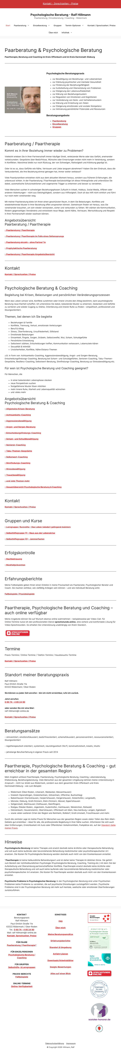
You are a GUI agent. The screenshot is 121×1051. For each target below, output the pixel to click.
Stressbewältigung (15, 469)
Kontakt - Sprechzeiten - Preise (60, 3)
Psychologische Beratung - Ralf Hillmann (60, 15)
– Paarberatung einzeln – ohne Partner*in (25, 242)
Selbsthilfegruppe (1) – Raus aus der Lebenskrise (30, 533)
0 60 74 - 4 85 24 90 (24, 930)
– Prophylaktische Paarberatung (21, 248)
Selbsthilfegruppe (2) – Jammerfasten (24, 539)
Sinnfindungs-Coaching (17, 463)
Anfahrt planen (60, 954)
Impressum (71, 1043)
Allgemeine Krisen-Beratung (20, 409)
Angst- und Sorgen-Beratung (20, 427)
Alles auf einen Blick (60, 973)
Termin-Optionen (73, 25)
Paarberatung (20, 25)
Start (8, 25)
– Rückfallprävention (15, 565)
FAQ (61, 921)
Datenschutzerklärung (54, 1043)
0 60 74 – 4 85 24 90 (15, 702)
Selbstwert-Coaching (16, 457)
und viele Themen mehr (17, 481)
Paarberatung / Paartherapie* (22, 945)
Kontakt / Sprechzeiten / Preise (101, 25)
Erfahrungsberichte (60, 941)
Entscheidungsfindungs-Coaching (23, 433)
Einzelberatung (40, 25)
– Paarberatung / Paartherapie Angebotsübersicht (30, 254)
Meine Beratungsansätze (60, 934)
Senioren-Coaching (15, 445)
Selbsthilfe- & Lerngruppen (21, 967)
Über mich (53, 32)
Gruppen (58, 25)
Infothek (65, 32)
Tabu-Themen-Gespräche (18, 451)
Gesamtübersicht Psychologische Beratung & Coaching (33, 487)
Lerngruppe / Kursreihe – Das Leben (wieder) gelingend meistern (38, 527)
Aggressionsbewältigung (18, 421)
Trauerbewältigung (15, 475)
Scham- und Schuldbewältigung (21, 439)
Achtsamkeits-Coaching (18, 415)
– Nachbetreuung (13, 559)
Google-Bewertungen (60, 967)
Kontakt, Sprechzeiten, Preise (21, 936)
